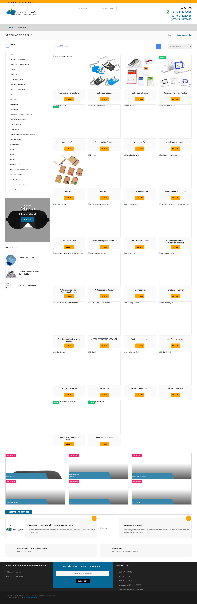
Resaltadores (14, 104)
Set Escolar (104, 388)
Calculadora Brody (104, 93)
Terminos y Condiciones (14, 576)
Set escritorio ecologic (140, 388)
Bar (11, 94)
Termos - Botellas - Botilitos (19, 185)
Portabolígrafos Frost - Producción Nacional (175, 242)
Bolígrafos (13, 99)
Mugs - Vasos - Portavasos (19, 170)
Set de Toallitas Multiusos (29, 286)
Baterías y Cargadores (17, 89)
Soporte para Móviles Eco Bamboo (69, 439)
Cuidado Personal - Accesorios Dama (22, 135)
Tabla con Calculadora (104, 438)
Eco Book (69, 191)
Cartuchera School (69, 142)
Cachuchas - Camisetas (18, 119)
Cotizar (27, 220)
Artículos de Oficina (16, 79)
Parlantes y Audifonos (17, 84)
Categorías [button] (22, 27)
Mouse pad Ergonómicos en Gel (104, 241)
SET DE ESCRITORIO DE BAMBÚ (104, 339)
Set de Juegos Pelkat (140, 339)
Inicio (11, 27)
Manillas (12, 160)
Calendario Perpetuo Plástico (175, 93)
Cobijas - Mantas (15, 124)
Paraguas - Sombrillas (17, 175)
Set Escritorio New (175, 388)
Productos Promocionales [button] (20, 2)
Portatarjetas (14, 180)
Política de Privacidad (13, 572)
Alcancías (13, 69)
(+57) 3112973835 (125, 576)
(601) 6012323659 (125, 572)
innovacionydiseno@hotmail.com (131, 590)
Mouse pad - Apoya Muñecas (19, 64)
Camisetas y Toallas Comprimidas (21, 114)
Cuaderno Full (139, 142)
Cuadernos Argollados (175, 142)
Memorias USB (15, 165)
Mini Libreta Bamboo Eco (175, 191)
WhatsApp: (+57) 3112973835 (130, 585)
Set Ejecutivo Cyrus (175, 339)
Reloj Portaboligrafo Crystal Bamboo (69, 340)
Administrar (9, 600)
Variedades (13, 190)
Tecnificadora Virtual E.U (31, 597)
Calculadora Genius (140, 93)
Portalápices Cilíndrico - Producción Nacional (69, 291)
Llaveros (12, 155)
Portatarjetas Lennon (175, 290)
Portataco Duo (140, 290)
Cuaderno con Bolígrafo (104, 142)
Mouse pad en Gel (26, 258)
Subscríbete (82, 581)
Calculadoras (14, 109)
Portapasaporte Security (104, 290)
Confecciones (14, 130)
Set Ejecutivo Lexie (69, 388)
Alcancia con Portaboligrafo (69, 93)
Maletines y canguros (17, 59)
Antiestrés (13, 74)
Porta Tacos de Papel (140, 241)
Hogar (12, 150)
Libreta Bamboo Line (139, 191)
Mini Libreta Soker (69, 241)
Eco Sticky (104, 191)
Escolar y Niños (15, 140)
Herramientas (14, 145)
